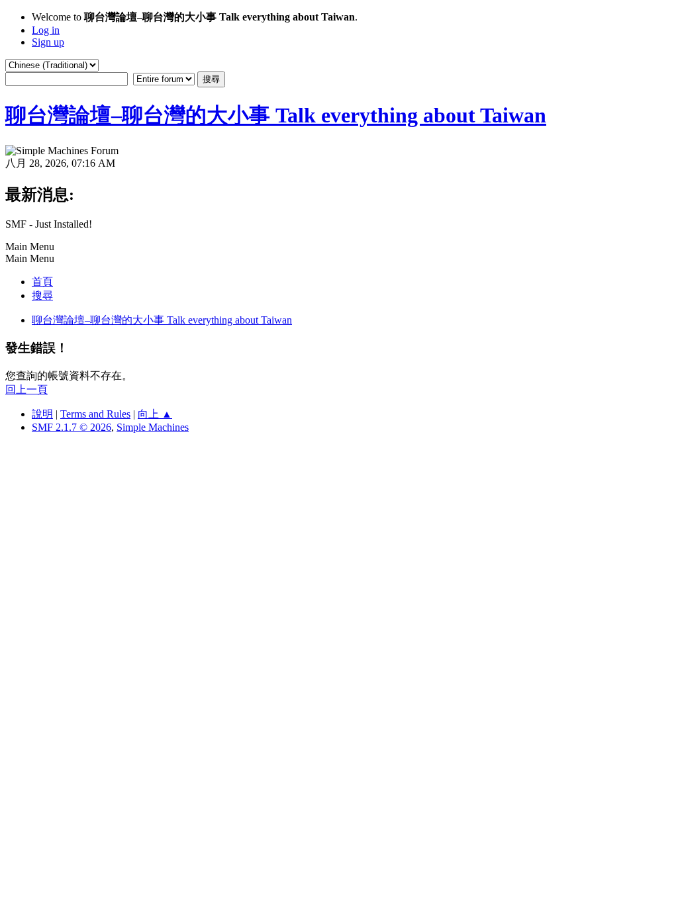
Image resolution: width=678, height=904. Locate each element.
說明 (42, 414)
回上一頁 (26, 389)
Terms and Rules (95, 414)
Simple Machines (153, 427)
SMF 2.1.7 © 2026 (71, 427)
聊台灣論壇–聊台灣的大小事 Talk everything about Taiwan (275, 115)
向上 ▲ (155, 414)
